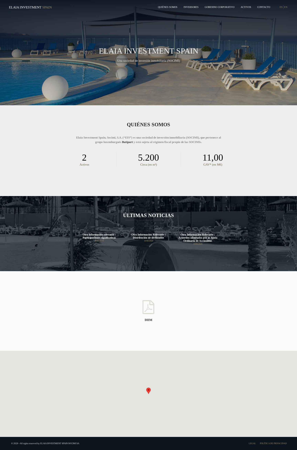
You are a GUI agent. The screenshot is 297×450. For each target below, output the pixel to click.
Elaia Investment (25, 7)
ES (281, 7)
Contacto (263, 7)
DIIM (148, 320)
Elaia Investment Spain (148, 51)
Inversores (191, 7)
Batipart (127, 142)
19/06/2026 (148, 241)
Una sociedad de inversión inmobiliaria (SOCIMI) (148, 60)
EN (285, 7)
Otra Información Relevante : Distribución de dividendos (148, 236)
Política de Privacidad (273, 443)
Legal (252, 443)
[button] (148, 391)
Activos (246, 7)
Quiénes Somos (167, 7)
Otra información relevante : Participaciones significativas (99, 236)
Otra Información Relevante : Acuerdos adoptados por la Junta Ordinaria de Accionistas (197, 237)
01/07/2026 (99, 241)
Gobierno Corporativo (219, 7)
